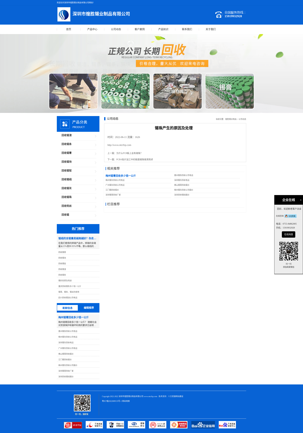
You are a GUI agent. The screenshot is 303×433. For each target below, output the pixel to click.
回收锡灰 (67, 188)
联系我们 (187, 29)
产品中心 (92, 29)
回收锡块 (67, 161)
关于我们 (211, 29)
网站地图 (126, 401)
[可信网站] (180, 428)
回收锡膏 (67, 153)
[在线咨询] (290, 216)
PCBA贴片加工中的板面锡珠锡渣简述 (134, 159)
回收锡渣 (67, 135)
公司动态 (116, 29)
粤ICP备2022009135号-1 (112, 401)
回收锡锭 (67, 170)
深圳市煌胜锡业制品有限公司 (131, 396)
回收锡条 (67, 144)
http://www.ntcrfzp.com (119, 145)
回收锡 (65, 214)
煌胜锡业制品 (231, 119)
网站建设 (179, 396)
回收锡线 (67, 179)
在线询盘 (288, 234)
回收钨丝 (67, 206)
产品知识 (163, 29)
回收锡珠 (67, 197)
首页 (68, 29)
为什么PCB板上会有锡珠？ (129, 153)
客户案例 (140, 29)
